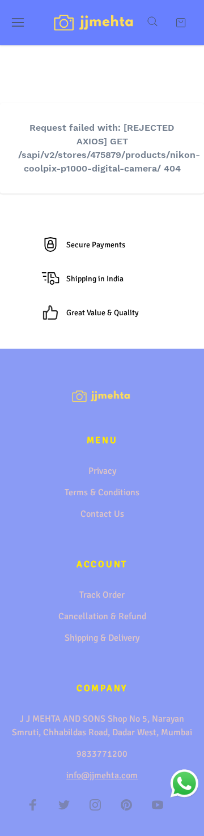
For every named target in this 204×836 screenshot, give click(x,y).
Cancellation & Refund (102, 616)
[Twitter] (64, 804)
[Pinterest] (126, 804)
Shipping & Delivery (102, 638)
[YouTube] (157, 804)
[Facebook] (32, 804)
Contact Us (102, 514)
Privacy (102, 471)
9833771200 (102, 754)
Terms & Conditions (102, 492)
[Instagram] (95, 804)
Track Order (102, 595)
